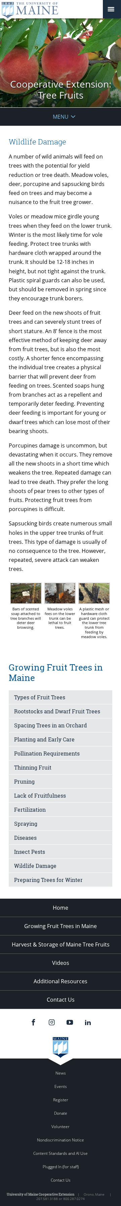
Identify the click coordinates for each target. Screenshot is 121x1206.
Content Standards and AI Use (60, 1153)
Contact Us (61, 999)
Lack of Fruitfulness (40, 795)
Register (60, 1100)
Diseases (25, 837)
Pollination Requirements (47, 753)
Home (60, 907)
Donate (60, 1113)
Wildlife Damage (35, 865)
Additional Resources (60, 981)
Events (60, 1086)
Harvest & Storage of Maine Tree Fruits (61, 944)
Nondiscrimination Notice (60, 1140)
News (60, 1073)
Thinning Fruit (32, 767)
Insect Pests (29, 851)
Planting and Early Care (44, 739)
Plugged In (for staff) (61, 1167)
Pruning (24, 781)
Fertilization (30, 809)
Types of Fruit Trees (39, 697)
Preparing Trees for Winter (48, 879)
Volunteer (60, 1126)
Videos (60, 963)
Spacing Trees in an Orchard (50, 725)
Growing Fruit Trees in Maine (60, 926)
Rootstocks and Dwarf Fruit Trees (57, 711)
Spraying (25, 823)
